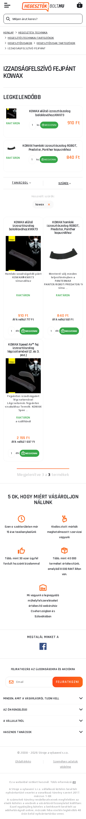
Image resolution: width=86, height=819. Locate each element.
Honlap (8, 32)
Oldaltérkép (23, 761)
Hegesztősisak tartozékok (56, 43)
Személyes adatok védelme (65, 764)
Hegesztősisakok (20, 43)
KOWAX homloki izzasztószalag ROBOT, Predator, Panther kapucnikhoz (63, 227)
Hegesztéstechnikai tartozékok (31, 37)
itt (74, 782)
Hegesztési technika (33, 32)
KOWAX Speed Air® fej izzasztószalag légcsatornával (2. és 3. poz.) (23, 349)
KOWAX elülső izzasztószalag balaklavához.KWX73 (23, 226)
